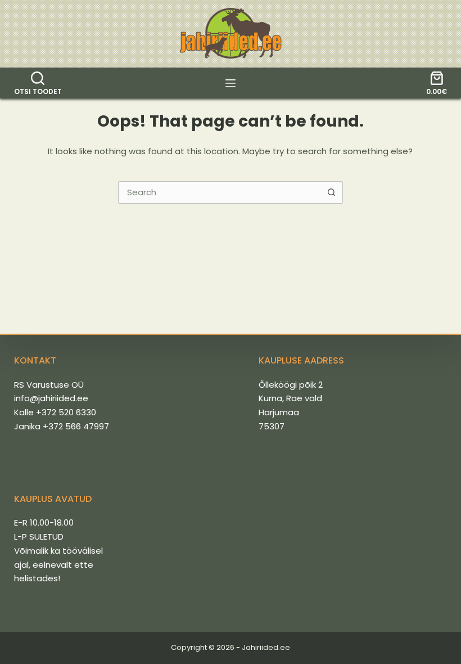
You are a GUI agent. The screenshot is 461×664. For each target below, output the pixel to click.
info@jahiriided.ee (51, 398)
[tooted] (230, 83)
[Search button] (331, 192)
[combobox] (220, 192)
